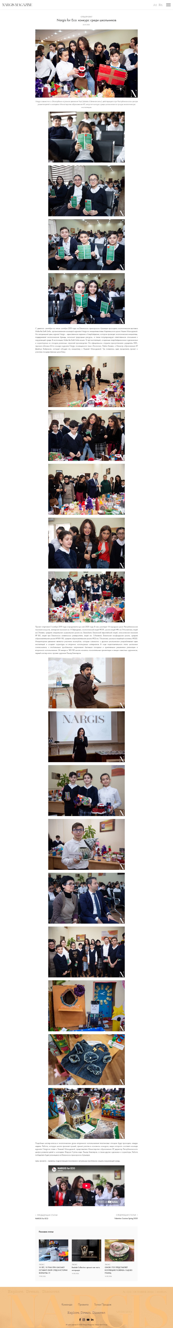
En (160, 4)
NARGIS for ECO (41, 1218)
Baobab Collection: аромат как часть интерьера (86, 1268)
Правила (83, 1304)
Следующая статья (126, 1215)
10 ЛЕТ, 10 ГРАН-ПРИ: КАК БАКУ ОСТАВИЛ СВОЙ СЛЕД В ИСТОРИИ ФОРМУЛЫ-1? (53, 1270)
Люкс (41, 1264)
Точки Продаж (102, 1304)
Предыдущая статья (47, 1215)
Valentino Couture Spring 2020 (126, 1218)
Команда (67, 1304)
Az (155, 4)
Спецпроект (87, 16)
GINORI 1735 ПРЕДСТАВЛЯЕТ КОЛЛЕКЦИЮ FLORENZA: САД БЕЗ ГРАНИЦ (118, 1270)
